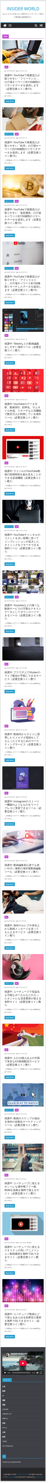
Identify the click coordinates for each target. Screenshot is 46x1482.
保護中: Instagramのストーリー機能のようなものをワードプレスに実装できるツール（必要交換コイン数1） (22, 806)
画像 (3, 1405)
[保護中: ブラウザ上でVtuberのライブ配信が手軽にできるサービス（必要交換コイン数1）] (23, 649)
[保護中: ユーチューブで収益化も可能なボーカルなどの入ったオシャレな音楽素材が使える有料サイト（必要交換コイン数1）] (23, 967)
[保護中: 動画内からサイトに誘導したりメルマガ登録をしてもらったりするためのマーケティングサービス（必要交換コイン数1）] (23, 710)
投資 (3, 1423)
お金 (3, 1386)
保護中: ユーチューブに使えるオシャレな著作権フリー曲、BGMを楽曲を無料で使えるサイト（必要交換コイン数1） (22, 1188)
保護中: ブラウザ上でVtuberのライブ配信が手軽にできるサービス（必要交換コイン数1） (22, 675)
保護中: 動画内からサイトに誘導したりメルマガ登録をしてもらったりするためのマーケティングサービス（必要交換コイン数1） (22, 740)
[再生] (5, 1373)
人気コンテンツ (9, 134)
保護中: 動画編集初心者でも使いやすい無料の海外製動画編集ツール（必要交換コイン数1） (22, 868)
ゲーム (4, 1428)
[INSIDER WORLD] (4, 25)
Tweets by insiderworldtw (11, 1462)
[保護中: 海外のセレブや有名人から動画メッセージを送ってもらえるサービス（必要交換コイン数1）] (23, 902)
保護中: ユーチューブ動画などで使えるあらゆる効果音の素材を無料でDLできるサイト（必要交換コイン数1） (22, 1319)
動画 (6, 67)
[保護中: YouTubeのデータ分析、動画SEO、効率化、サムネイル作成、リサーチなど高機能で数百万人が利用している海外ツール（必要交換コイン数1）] (23, 380)
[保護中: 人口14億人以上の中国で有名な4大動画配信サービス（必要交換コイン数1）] (23, 1035)
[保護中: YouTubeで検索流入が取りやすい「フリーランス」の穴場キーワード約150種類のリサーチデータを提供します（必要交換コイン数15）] (23, 51)
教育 (3, 1437)
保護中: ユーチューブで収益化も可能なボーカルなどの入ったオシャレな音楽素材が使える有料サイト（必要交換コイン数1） (22, 998)
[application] (23, 1363)
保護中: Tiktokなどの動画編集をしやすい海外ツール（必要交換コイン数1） (22, 347)
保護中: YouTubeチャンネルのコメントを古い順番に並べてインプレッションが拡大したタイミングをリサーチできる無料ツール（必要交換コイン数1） (22, 543)
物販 (3, 1400)
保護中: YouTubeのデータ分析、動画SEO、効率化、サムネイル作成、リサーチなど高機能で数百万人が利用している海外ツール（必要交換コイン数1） (22, 410)
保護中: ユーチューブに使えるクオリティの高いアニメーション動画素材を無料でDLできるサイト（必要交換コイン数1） (22, 1253)
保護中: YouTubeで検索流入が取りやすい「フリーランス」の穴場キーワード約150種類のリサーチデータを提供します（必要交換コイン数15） (22, 82)
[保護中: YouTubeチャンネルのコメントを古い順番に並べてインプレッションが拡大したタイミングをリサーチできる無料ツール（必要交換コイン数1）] (23, 511)
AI (3, 1396)
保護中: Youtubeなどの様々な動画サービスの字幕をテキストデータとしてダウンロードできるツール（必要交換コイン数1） (22, 611)
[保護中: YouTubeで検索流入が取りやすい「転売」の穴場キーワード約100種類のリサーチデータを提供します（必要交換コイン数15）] (23, 119)
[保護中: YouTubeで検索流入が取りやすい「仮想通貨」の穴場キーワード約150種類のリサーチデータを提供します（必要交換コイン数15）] (23, 186)
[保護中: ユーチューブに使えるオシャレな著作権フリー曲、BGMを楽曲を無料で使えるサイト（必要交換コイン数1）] (23, 1158)
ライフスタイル (7, 1446)
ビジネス (5, 1409)
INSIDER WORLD (23, 9)
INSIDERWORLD (11, 71)
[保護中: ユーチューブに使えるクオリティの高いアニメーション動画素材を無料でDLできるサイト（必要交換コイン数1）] (23, 1223)
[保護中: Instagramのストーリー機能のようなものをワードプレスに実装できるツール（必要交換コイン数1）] (23, 778)
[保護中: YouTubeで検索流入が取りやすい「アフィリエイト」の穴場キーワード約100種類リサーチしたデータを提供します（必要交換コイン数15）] (23, 253)
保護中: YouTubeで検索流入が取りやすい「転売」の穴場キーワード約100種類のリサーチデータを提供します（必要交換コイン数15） (22, 149)
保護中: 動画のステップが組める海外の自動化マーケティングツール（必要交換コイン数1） (22, 1121)
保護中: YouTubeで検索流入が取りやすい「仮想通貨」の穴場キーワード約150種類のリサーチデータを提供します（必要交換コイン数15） (22, 216)
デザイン (5, 1418)
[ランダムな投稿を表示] (41, 25)
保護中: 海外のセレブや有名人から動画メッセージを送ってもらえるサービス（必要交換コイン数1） (22, 930)
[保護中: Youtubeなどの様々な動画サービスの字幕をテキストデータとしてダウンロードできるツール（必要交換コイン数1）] (23, 581)
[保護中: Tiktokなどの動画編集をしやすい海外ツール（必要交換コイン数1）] (23, 320)
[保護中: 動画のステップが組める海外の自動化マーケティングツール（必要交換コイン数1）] (23, 1095)
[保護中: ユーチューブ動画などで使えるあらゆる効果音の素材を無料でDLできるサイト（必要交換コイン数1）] (23, 1290)
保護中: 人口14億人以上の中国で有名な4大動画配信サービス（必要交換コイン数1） (22, 1061)
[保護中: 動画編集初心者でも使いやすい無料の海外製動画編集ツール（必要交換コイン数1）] (23, 841)
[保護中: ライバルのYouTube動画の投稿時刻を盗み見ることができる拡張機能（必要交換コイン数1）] (23, 447)
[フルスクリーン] (41, 1373)
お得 (3, 1432)
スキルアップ (6, 1414)
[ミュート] (37, 1373)
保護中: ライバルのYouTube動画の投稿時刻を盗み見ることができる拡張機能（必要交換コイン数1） (22, 476)
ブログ (4, 1441)
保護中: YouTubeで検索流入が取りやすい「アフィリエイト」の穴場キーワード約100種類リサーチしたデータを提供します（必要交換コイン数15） (22, 283)
